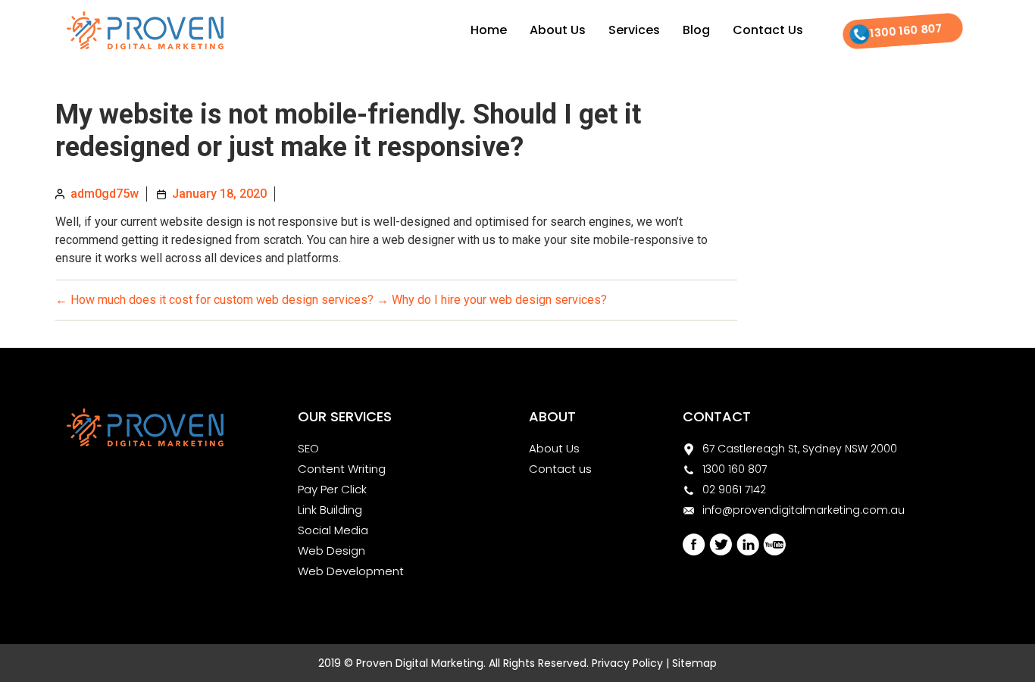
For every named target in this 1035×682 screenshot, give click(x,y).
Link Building (330, 510)
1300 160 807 (906, 31)
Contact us (560, 469)
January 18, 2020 (219, 193)
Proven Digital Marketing (419, 663)
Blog (696, 30)
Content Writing (342, 469)
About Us (558, 30)
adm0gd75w (104, 193)
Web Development (351, 571)
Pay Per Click (332, 489)
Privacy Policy (627, 663)
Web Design (331, 550)
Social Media (333, 530)
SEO (308, 448)
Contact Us (768, 30)
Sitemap (694, 663)
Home (489, 30)
